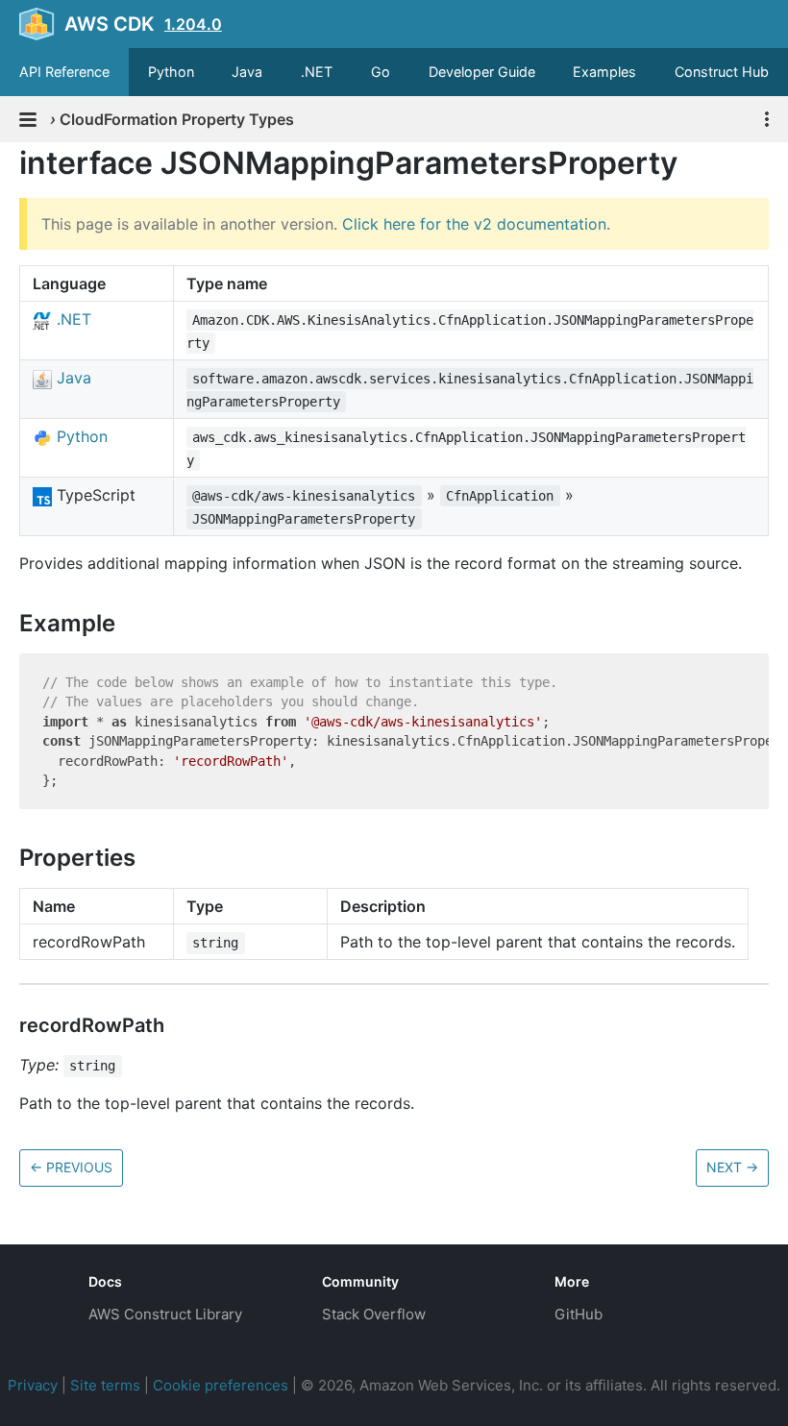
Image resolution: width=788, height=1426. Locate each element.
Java (247, 71)
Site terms (105, 1385)
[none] (9, 163)
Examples (604, 71)
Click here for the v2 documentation (474, 224)
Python (171, 71)
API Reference (64, 71)
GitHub (578, 1314)
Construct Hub (722, 71)
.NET (316, 71)
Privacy (33, 1385)
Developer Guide (482, 71)
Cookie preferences (220, 1385)
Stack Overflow (374, 1314)
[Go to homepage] (34, 1296)
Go (380, 71)
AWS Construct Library (165, 1314)
